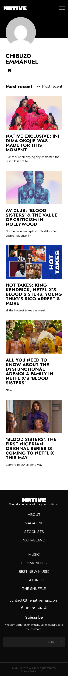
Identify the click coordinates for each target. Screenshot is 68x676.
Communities (34, 563)
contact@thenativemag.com (34, 600)
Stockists (34, 532)
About (34, 515)
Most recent (52, 86)
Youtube (45, 607)
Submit (52, 642)
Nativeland (34, 540)
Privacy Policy (28, 671)
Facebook (22, 607)
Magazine (34, 523)
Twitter (34, 607)
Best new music (34, 572)
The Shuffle (34, 589)
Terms (44, 671)
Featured (34, 580)
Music (34, 554)
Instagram (28, 607)
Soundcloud (40, 607)
